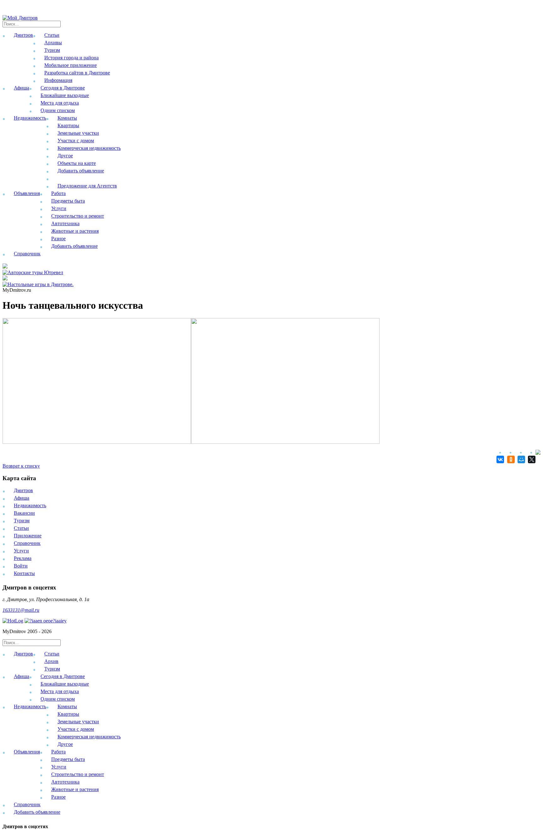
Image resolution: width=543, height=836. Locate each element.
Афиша (21, 498)
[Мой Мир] (520, 459)
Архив (51, 661)
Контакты (24, 573)
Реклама (22, 558)
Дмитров (23, 490)
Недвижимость (30, 505)
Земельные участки (78, 133)
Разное (58, 238)
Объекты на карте (77, 163)
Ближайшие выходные (65, 95)
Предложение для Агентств (87, 185)
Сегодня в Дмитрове (63, 87)
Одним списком (58, 110)
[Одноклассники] (509, 459)
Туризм (52, 50)
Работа (58, 193)
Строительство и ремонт (77, 216)
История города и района (71, 57)
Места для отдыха (60, 103)
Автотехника (65, 223)
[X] (530, 459)
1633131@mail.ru (21, 610)
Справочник (27, 253)
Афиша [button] (21, 87)
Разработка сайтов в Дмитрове (77, 72)
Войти (21, 565)
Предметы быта (68, 201)
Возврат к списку (21, 466)
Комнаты (67, 118)
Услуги (58, 208)
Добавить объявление (81, 170)
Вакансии (24, 513)
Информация (58, 80)
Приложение (27, 535)
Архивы (53, 42)
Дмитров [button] (23, 35)
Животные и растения (75, 231)
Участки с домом (76, 140)
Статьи (51, 35)
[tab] (271, 662)
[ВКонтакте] (499, 459)
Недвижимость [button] (30, 118)
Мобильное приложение (70, 65)
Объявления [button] (27, 193)
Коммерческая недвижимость (89, 148)
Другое (65, 155)
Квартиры (68, 125)
